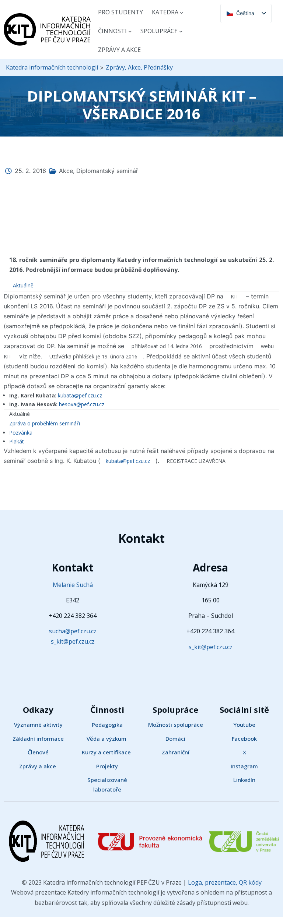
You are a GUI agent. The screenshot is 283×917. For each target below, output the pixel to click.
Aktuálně (23, 285)
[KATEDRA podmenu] (182, 12)
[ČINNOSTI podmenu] (130, 31)
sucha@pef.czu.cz (73, 631)
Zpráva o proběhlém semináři (44, 423)
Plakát (16, 441)
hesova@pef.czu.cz (81, 404)
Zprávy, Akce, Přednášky (139, 67)
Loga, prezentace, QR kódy (224, 882)
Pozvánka (20, 432)
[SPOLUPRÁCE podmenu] (181, 31)
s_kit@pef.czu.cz (73, 641)
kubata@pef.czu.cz (80, 395)
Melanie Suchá (73, 585)
